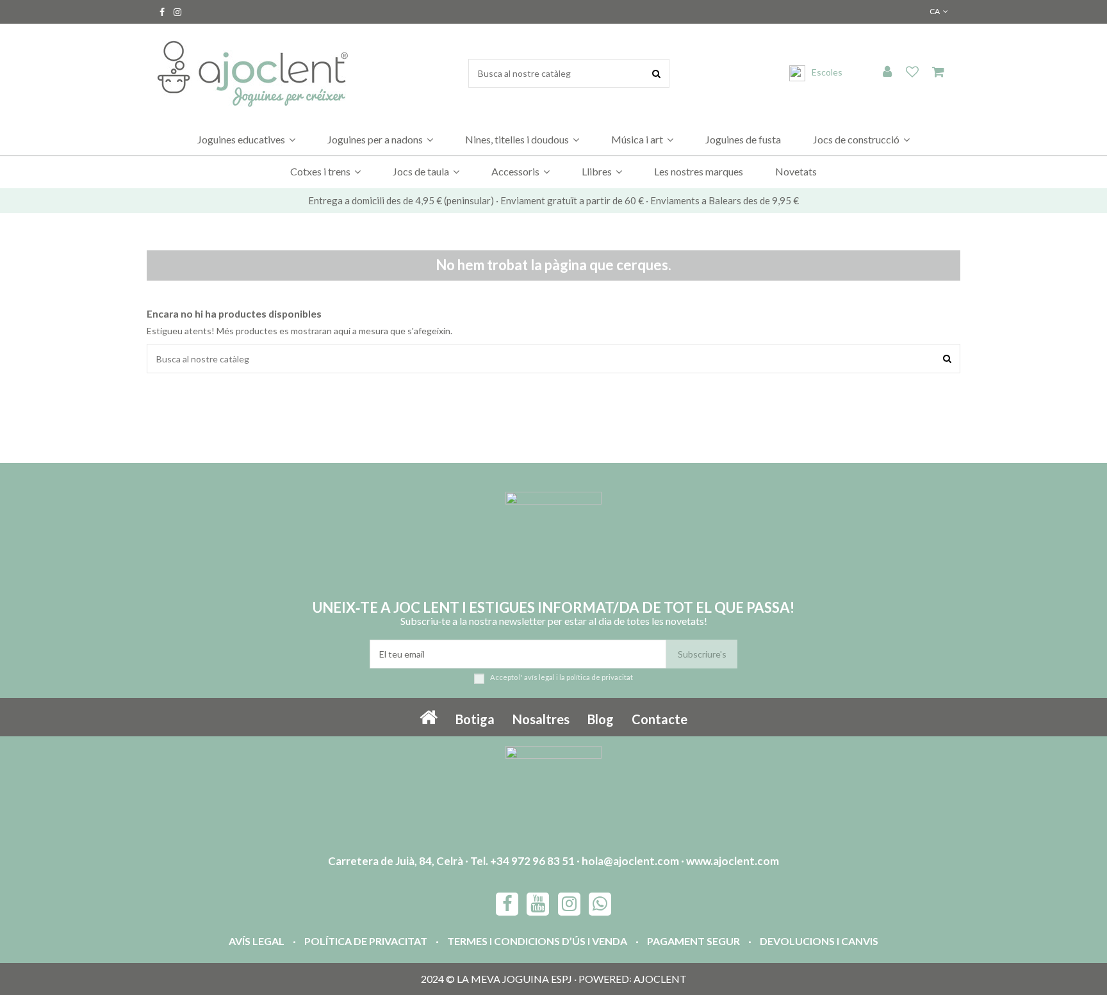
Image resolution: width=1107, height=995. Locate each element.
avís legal (539, 677)
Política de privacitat (365, 941)
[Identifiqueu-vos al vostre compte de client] (887, 72)
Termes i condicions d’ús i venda (537, 941)
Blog (600, 719)
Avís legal (256, 941)
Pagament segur (693, 941)
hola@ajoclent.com (630, 861)
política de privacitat (599, 677)
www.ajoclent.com (732, 861)
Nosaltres (541, 719)
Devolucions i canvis (819, 941)
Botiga (475, 719)
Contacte (659, 719)
